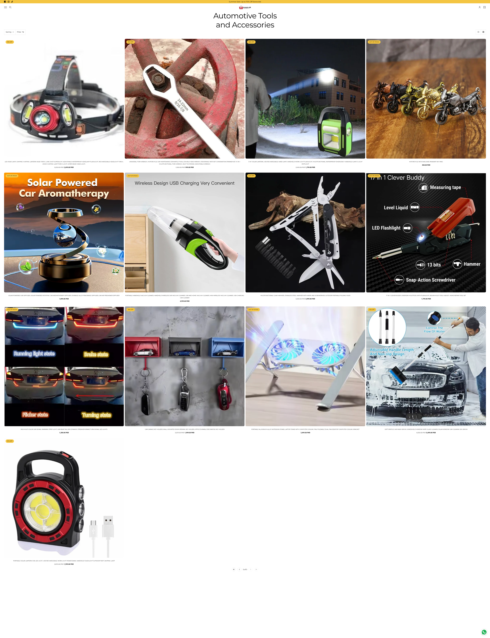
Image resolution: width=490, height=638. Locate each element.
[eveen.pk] (245, 7)
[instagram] (8, 1)
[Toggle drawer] (5, 7)
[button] (478, 31)
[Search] (10, 7)
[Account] (479, 7)
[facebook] (5, 1)
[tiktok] (12, 1)
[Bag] (484, 7)
